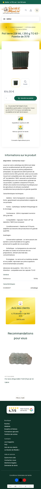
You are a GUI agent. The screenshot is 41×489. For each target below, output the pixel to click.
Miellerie (7, 426)
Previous (18, 398)
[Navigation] (26, 10)
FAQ (5, 445)
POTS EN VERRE (9, 376)
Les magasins (9, 442)
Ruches (7, 424)
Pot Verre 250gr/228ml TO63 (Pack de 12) (19, 379)
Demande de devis (11, 465)
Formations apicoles (11, 432)
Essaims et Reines (10, 429)
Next (22, 398)
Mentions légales (10, 463)
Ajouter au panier (27, 98)
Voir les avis (21, 319)
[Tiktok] (20, 480)
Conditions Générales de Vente (20, 475)
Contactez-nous (10, 460)
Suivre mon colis (10, 458)
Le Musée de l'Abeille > (12, 450)
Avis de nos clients (10, 447)
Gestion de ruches (10, 434)
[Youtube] (24, 480)
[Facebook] (16, 480)
